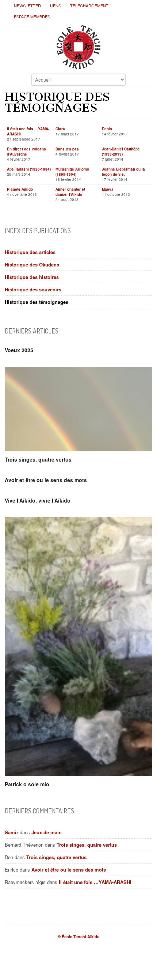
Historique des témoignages (36, 301)
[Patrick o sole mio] (78, 646)
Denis (107, 128)
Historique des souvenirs (33, 289)
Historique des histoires (32, 276)
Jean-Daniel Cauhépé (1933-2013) (121, 151)
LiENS (55, 5)
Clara (60, 128)
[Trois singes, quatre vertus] (78, 409)
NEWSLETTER (27, 5)
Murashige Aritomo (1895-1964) (72, 172)
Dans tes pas (67, 149)
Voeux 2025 (19, 350)
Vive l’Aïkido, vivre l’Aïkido (37, 500)
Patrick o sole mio (27, 784)
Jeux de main (46, 832)
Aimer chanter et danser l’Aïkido (70, 192)
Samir (11, 832)
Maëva (108, 189)
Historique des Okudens (32, 264)
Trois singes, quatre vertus (38, 459)
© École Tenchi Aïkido (79, 936)
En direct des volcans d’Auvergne (26, 151)
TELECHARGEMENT (89, 5)
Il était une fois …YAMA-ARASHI (95, 882)
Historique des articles (30, 252)
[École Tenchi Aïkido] (78, 62)
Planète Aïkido (20, 189)
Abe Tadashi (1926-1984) (29, 169)
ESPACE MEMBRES (32, 16)
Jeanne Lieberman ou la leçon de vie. (123, 172)
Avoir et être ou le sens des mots (46, 480)
